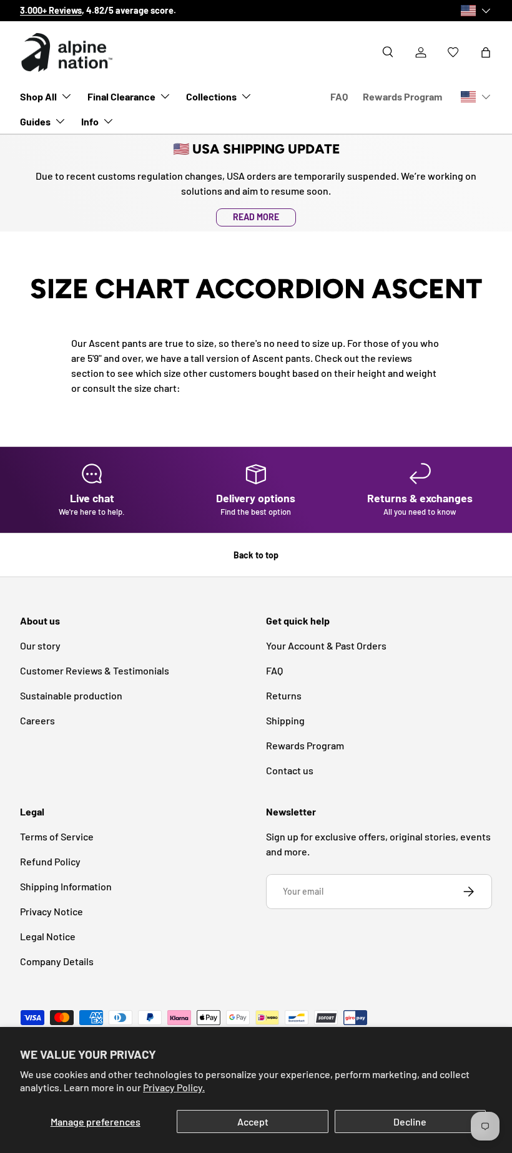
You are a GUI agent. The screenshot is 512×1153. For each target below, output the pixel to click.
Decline (409, 1121)
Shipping (285, 720)
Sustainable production (71, 695)
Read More (256, 217)
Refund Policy (50, 861)
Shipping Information (66, 886)
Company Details (57, 961)
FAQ (339, 96)
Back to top (256, 555)
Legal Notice (48, 936)
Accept (252, 1121)
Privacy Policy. (174, 1087)
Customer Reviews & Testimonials (94, 670)
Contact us (289, 770)
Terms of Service (57, 836)
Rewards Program (402, 96)
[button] (485, 52)
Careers (37, 720)
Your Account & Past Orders (326, 645)
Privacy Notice (51, 911)
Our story (40, 645)
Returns (284, 695)
